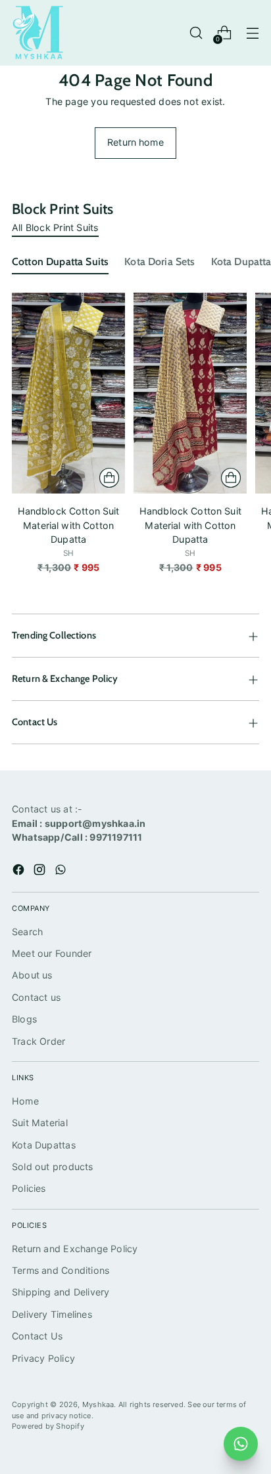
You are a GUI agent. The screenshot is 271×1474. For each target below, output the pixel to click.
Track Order (38, 1041)
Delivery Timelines (52, 1314)
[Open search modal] (195, 33)
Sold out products (52, 1166)
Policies (29, 1188)
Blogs (24, 1018)
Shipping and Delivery (61, 1291)
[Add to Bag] (109, 478)
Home (25, 1100)
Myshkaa (98, 1404)
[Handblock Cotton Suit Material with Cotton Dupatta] (68, 393)
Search (27, 931)
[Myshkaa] (38, 32)
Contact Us (37, 1335)
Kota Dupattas (44, 1144)
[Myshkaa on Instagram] (41, 871)
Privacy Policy (43, 1358)
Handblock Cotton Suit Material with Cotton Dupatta (69, 525)
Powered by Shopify (48, 1426)
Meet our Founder (51, 953)
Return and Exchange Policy (75, 1248)
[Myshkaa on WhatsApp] (62, 871)
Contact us (36, 997)
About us (32, 974)
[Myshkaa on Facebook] (20, 871)
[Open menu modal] (252, 33)
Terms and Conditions (60, 1270)
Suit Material (40, 1122)
